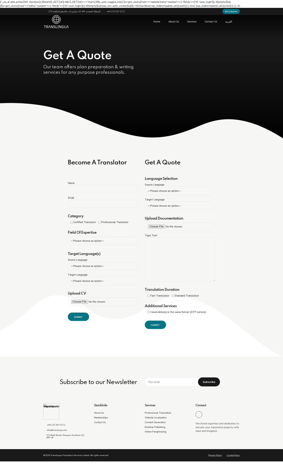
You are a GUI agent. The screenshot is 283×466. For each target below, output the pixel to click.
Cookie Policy (233, 455)
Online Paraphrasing (155, 431)
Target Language (78, 275)
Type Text (151, 235)
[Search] (239, 21)
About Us (173, 21)
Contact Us (211, 21)
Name (71, 183)
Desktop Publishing (155, 427)
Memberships (101, 417)
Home (156, 21)
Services (192, 21)
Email (71, 198)
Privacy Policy (215, 455)
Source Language (77, 260)
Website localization (156, 417)
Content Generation (155, 422)
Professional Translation (158, 412)
